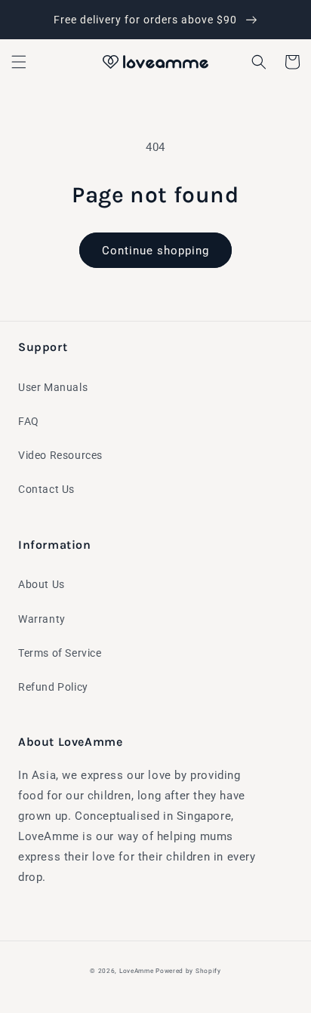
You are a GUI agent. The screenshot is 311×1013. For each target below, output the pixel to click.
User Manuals (53, 387)
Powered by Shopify (188, 971)
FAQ (28, 421)
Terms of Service (60, 653)
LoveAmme (136, 971)
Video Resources (60, 455)
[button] (18, 62)
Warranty (42, 619)
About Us (41, 584)
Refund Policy (53, 687)
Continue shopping (155, 250)
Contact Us (46, 489)
